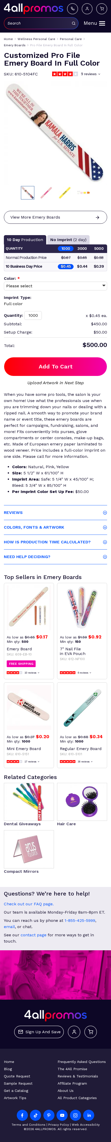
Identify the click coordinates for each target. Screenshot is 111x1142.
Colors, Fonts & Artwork (34, 527)
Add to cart (56, 366)
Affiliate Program (72, 1083)
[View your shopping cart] (101, 8)
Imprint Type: (17, 297)
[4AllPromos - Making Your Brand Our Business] (33, 8)
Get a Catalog (16, 1091)
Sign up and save (43, 1031)
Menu (90, 23)
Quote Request (17, 1076)
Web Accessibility (86, 1124)
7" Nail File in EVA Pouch (72, 651)
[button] (27, 192)
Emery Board (19, 649)
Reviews (13, 512)
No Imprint (68, 239)
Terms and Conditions (28, 1124)
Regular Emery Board (80, 748)
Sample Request (18, 1083)
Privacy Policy (58, 1124)
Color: (12, 278)
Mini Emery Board (24, 748)
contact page (33, 934)
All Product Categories (77, 1098)
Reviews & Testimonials (78, 1076)
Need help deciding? (27, 556)
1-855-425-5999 (80, 920)
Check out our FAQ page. (29, 903)
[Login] (87, 8)
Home (9, 1062)
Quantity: (13, 315)
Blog (8, 1069)
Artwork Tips (15, 1098)
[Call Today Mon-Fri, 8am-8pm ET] (72, 8)
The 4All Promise (72, 1069)
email (9, 926)
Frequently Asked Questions (82, 1062)
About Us (66, 1091)
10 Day (25, 239)
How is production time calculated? (47, 541)
